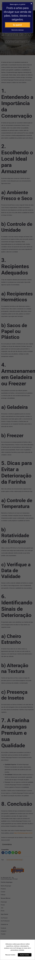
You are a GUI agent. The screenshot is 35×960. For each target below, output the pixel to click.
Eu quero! (17, 24)
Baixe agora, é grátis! (17, 4)
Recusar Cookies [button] (10, 954)
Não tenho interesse (17, 30)
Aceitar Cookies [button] (24, 954)
